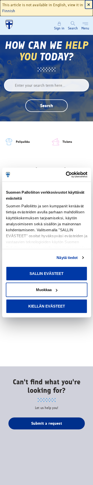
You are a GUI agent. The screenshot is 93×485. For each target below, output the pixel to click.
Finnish (8, 10)
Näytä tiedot (67, 257)
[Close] (89, 4)
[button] (85, 25)
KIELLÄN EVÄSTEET (46, 306)
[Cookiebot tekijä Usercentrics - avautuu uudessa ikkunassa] (66, 174)
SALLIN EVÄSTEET (46, 273)
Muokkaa (44, 290)
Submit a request (46, 423)
